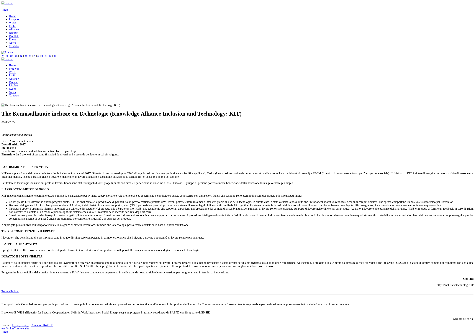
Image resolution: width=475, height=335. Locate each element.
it (42, 55)
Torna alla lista (10, 291)
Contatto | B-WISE (42, 325)
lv (50, 55)
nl (46, 55)
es (16, 55)
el (34, 55)
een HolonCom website (15, 328)
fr (7, 55)
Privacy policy (20, 325)
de (11, 55)
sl (38, 55)
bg (20, 55)
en (2, 55)
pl (54, 55)
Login (5, 9)
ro (30, 55)
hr (25, 55)
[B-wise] (7, 3)
